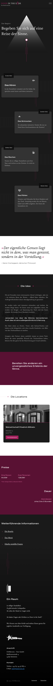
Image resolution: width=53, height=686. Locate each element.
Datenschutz (43, 680)
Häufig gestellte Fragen (14, 544)
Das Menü (9, 538)
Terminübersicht (12, 437)
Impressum (34, 680)
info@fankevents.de (18, 669)
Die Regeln (9, 531)
